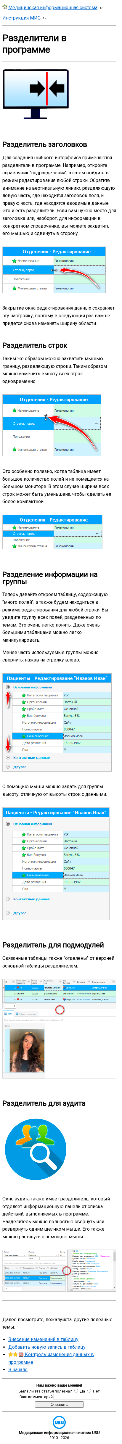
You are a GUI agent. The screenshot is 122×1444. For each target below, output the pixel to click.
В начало (18, 1369)
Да (82, 1391)
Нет (96, 1391)
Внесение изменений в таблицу (43, 1339)
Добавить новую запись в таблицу (47, 1347)
